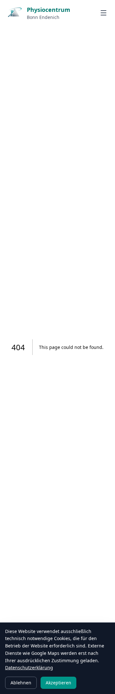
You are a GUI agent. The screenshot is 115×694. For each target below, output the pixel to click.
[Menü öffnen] (103, 12)
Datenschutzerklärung (29, 667)
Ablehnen (21, 683)
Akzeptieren (58, 683)
